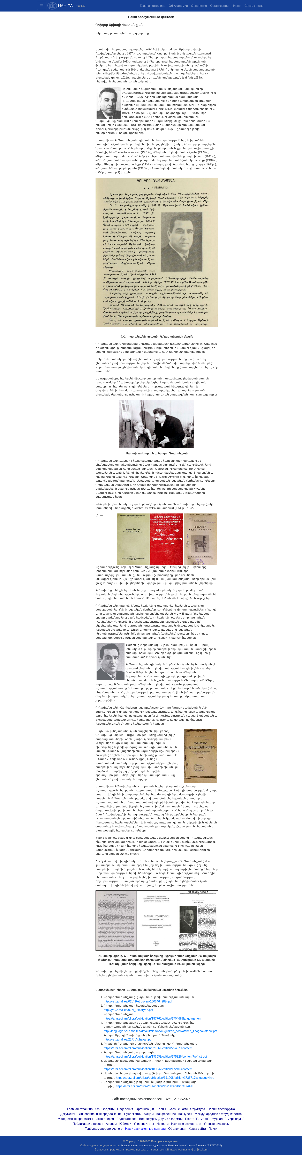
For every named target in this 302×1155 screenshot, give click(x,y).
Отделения (199, 5)
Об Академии (178, 5)
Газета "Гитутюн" (197, 1118)
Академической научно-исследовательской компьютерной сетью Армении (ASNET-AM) (171, 1145)
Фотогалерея (105, 1118)
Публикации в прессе (88, 1123)
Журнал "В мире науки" (227, 1118)
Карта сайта (197, 1128)
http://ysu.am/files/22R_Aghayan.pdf (128, 1039)
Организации (219, 5)
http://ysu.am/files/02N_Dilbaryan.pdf (129, 1010)
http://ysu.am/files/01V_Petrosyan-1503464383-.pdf (139, 1001)
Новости (162, 1123)
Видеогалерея (126, 1118)
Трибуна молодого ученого (103, 1128)
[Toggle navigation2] (41, 6)
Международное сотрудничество (218, 1114)
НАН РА (65, 5)
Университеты (144, 1123)
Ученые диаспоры (216, 1123)
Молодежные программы (75, 1118)
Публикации (132, 1114)
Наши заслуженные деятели (145, 1128)
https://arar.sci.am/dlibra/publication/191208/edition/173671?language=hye (165, 1077)
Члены (236, 5)
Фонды (149, 1114)
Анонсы (111, 1123)
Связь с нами (253, 5)
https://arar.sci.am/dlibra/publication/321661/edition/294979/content (148, 1048)
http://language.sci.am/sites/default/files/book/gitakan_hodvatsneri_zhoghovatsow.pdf (160, 1031)
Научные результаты (186, 1123)
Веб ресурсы (148, 1118)
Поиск (213, 1128)
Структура (197, 1109)
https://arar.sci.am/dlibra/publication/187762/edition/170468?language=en (152, 1018)
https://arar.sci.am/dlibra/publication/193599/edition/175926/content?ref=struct (155, 1056)
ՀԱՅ (78, 6)
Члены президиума (221, 1109)
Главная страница (152, 5)
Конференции (166, 1114)
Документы (68, 1114)
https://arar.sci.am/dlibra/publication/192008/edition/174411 (155, 1086)
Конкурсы (185, 1114)
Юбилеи (125, 1123)
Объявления (177, 1128)
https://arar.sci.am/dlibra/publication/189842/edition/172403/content (148, 1069)
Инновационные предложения (100, 1114)
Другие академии (170, 1118)
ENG (83, 6)
